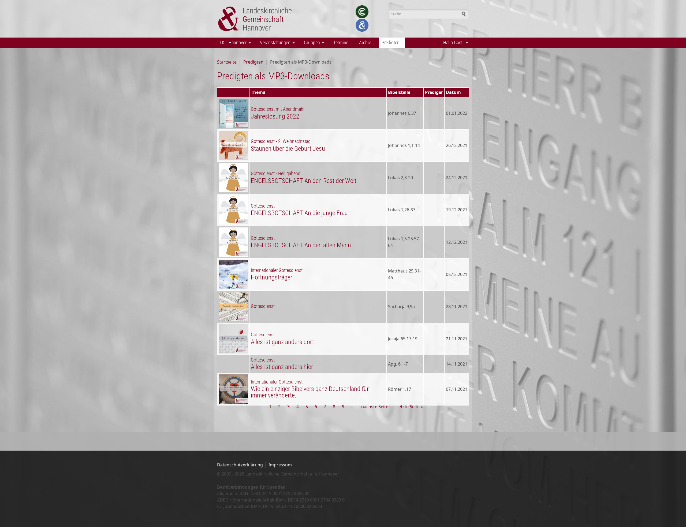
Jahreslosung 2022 (275, 116)
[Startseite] (256, 18)
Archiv (365, 42)
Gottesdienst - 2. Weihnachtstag (281, 141)
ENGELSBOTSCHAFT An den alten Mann (301, 245)
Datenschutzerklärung (240, 465)
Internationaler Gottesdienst (277, 270)
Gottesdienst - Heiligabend (275, 173)
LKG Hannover (232, 43)
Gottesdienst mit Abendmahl (277, 109)
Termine (340, 42)
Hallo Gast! (452, 43)
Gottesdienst (263, 206)
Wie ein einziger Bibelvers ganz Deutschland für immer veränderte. (310, 392)
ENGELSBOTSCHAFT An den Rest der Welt (303, 181)
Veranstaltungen (273, 43)
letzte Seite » (410, 407)
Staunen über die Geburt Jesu (288, 148)
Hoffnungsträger (271, 277)
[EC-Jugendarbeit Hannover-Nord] (362, 11)
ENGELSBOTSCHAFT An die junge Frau (299, 213)
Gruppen (310, 43)
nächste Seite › (376, 407)
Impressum (280, 465)
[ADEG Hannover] (362, 25)
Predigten (389, 43)
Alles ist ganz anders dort (282, 342)
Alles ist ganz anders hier (282, 367)
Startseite (227, 62)
